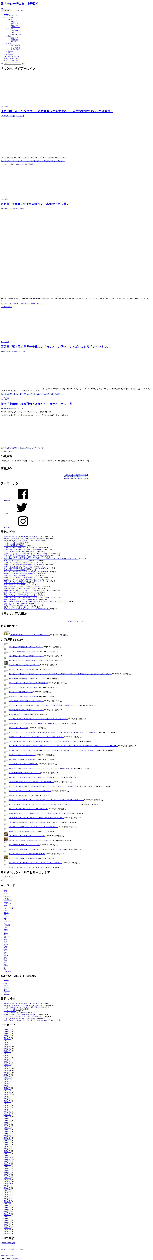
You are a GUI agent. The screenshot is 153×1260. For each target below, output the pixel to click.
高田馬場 (7, 972)
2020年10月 (7, 1116)
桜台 (10, 451)
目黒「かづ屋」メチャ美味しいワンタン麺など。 (19, 560)
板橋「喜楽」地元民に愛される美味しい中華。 (23, 687)
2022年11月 (7, 1070)
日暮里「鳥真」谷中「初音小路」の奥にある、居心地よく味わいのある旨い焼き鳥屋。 (36, 818)
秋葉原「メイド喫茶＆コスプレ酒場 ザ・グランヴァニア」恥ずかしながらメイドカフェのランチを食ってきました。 (46, 800)
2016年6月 (7, 1213)
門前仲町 (6, 965)
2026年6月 (7, 1031)
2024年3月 (7, 1041)
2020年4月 (7, 1128)
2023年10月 (7, 1050)
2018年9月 (7, 1163)
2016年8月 (7, 1209)
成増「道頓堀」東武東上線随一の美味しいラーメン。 (26, 647)
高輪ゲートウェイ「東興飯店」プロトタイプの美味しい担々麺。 (24, 581)
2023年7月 (7, 1055)
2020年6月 (7, 1124)
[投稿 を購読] (4, 1243)
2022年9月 (7, 1074)
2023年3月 (7, 1063)
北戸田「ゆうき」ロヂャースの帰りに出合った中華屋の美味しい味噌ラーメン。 (34, 723)
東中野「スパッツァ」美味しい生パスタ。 (17, 607)
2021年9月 (7, 1096)
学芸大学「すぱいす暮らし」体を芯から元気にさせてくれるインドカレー (32, 840)
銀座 (5, 964)
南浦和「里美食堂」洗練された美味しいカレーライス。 (26, 710)
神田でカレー (15, 21)
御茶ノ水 (6, 930)
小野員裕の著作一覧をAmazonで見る (76, 475)
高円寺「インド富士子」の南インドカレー (22, 755)
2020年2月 (7, 1131)
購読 (2, 880)
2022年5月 (7, 1081)
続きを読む (33, 161)
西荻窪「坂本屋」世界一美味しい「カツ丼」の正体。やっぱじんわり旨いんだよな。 (55, 346)
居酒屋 (10, 43)
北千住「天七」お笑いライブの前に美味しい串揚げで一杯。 (23, 549)
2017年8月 (7, 1187)
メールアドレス (6, 877)
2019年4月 (7, 1150)
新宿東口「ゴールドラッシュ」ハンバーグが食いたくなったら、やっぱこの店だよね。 (36, 737)
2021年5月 (7, 1103)
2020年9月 (7, 1118)
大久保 (5, 916)
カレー (10, 19)
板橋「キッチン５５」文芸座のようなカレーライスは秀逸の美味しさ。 (27, 609)
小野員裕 (12, 116)
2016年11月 (7, 1204)
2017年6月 (7, 1191)
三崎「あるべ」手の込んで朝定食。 (15, 570)
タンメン (6, 902)
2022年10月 (7, 1072)
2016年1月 (7, 1222)
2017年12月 (7, 1179)
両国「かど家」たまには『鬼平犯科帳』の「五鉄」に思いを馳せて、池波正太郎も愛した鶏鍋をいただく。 (43, 705)
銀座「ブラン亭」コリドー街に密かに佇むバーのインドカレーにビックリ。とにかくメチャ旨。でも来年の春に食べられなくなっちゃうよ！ (53, 732)
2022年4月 (7, 1083)
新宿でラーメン (16, 30)
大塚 (5, 918)
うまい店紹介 (8, 17)
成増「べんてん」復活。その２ (18, 728)
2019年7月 (7, 1144)
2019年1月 (7, 1155)
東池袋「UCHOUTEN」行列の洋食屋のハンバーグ (25, 773)
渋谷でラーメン (16, 32)
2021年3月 (7, 1107)
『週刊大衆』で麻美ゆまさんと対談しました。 (19, 562)
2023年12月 (7, 1046)
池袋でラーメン (16, 34)
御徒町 (5, 929)
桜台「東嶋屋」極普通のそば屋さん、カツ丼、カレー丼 (36, 403)
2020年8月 (7, 1120)
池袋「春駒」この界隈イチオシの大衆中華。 (23, 759)
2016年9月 (7, 1207)
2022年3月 (7, 1085)
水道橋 (5, 942)
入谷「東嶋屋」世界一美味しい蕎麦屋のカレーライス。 (26, 656)
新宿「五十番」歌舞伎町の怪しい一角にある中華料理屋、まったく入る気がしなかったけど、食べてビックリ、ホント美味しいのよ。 (51, 786)
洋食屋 (5, 949)
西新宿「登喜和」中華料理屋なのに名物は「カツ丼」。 (36, 204)
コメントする (20, 116)
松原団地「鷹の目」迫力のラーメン (20, 795)
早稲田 (5, 939)
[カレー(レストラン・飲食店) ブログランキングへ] (5, 1247)
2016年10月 (7, 1205)
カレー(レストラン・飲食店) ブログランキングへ (12, 1249)
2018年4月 (7, 1172)
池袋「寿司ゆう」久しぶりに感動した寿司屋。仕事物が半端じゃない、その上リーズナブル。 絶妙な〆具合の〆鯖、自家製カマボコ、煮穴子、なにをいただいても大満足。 (63, 746)
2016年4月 (7, 1216)
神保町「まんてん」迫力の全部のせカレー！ (23, 831)
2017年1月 (7, 1200)
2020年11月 (7, 1115)
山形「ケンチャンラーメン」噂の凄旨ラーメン (23, 764)
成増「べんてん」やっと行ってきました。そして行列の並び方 (28, 683)
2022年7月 (7, 1078)
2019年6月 (7, 1146)
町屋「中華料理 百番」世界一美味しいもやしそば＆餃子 (27, 836)
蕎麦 (5, 962)
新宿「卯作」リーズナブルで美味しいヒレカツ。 (19, 575)
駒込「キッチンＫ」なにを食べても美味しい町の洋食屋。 (22, 586)
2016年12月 (7, 1202)
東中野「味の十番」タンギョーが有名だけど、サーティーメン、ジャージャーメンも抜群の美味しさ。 (41, 768)
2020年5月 (7, 1126)
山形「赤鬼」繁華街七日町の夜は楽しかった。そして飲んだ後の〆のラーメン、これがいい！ (38, 719)
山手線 (5, 927)
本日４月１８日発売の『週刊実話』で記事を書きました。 (22, 557)
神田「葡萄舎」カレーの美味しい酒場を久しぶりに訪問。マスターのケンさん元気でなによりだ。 (35, 601)
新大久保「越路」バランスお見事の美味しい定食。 (20, 588)
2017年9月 (7, 1185)
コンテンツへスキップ (18, 10)
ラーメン (10, 28)
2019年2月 (7, 1154)
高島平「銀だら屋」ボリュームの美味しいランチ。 (20, 596)
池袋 (6, 945)
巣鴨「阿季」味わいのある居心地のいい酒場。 (19, 605)
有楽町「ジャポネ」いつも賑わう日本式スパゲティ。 (21, 547)
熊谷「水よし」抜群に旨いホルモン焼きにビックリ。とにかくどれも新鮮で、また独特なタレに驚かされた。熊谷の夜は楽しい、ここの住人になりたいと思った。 (60, 674)
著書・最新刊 (8, 54)
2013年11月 (7, 1229)
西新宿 (10, 307)
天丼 (5, 919)
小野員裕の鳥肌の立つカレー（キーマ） (76, 478)
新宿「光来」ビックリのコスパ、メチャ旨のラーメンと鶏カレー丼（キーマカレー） (35, 863)
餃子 (6, 968)
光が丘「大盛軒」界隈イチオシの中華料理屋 (23, 858)
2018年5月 (7, 1170)
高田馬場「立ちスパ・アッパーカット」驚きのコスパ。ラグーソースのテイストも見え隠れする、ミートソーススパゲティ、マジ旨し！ (52, 750)
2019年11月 (7, 1137)
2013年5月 (7, 1233)
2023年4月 (7, 1061)
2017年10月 (7, 1183)
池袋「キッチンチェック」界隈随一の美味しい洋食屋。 (26, 660)
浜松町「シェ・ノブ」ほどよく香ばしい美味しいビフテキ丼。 (24, 577)
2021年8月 (7, 1098)
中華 (9, 36)
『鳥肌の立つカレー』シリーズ (76, 621)
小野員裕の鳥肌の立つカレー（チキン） (76, 477)
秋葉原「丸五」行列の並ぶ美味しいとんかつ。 (19, 566)
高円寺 (5, 969)
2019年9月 (7, 1141)
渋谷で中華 (14, 40)
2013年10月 (7, 1231)
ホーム (6, 14)
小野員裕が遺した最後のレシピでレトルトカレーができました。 (24, 538)
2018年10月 (7, 1161)
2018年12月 (7, 1157)
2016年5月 (7, 1215)
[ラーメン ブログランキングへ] (5, 1254)
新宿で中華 (14, 38)
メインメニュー (5, 10)
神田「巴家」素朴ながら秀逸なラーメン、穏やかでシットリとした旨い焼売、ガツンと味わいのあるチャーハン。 (45, 804)
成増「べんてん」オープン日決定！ (20, 669)
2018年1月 (7, 1178)
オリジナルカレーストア (12, 60)
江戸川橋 (29, 164)
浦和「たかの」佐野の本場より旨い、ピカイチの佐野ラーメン (28, 809)
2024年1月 (7, 1044)
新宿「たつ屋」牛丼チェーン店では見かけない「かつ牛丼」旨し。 (30, 791)
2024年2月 (7, 1042)
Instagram (7, 994)
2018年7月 (7, 1166)
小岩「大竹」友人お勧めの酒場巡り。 (16, 603)
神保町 (6, 955)
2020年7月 (7, 1122)
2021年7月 (7, 1100)
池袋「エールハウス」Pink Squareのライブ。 (18, 594)
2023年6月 (7, 1057)
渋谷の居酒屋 (15, 47)
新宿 (6, 934)
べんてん (6, 895)
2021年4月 (7, 1105)
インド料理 (7, 896)
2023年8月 (7, 1053)
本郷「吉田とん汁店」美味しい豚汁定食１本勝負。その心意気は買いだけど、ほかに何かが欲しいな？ (41, 741)
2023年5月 (7, 1059)
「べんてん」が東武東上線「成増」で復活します (24, 651)
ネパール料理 (7, 903)
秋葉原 (5, 960)
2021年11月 (7, 1092)
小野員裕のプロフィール (12, 15)
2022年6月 (7, 1079)
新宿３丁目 (7, 936)
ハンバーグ (19, 164)
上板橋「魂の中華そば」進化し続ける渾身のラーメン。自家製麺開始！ (31, 782)
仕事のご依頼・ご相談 (11, 58)
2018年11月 (7, 1159)
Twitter (6, 992)
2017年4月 (7, 1194)
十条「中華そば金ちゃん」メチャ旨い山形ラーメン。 (21, 599)
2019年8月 (7, 1142)
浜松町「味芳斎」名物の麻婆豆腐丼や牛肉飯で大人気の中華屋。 (24, 564)
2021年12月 (7, 1091)
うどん (5, 890)
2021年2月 (7, 1109)
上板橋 (5, 910)
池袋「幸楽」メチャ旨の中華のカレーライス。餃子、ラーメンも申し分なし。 (33, 777)
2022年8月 (7, 1076)
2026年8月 (7, 1029)
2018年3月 (7, 1174)
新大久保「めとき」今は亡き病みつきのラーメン (24, 665)
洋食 (9, 53)
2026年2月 (7, 1033)
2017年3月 (7, 1196)
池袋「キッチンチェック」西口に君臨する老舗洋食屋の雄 (27, 854)
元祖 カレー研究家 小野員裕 (19, 3)
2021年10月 (7, 1094)
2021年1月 (7, 1111)
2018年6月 (7, 1168)
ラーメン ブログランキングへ (8, 1255)
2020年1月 (7, 1133)
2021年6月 (7, 1102)
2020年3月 (7, 1129)
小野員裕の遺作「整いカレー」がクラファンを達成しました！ (24, 536)
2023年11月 (7, 1048)
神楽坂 (5, 957)
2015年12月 (7, 1224)
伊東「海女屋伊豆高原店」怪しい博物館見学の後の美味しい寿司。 (25, 568)
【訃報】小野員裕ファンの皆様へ (15, 546)
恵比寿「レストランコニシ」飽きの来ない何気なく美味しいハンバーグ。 (27, 553)
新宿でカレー (15, 23)
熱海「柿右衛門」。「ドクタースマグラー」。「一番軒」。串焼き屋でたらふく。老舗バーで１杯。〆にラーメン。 (41, 559)
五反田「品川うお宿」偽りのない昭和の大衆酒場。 (20, 551)
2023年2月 (7, 1065)
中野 (5, 914)
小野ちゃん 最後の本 (11, 542)
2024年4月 (7, 1039)
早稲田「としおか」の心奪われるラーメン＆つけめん (26, 867)
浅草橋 (5, 952)
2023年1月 (7, 1066)
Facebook (7, 991)
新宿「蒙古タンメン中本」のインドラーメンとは (24, 845)
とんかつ (10, 51)
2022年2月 (7, 1087)
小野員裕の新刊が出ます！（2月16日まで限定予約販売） (22, 540)
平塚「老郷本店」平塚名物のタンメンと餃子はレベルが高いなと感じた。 (27, 555)
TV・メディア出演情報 (11, 56)
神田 (5, 959)
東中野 (5, 941)
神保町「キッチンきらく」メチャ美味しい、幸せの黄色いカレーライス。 (27, 590)
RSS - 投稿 (11, 1243)
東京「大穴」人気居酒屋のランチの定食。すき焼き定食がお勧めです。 (27, 572)
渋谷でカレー (15, 25)
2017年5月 (7, 1192)
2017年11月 (7, 1181)
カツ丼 (10, 164)
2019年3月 (7, 1152)
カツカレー (4, 164)
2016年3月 (7, 1218)
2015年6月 (7, 1226)
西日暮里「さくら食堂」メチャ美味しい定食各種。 (20, 573)
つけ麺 (5, 891)
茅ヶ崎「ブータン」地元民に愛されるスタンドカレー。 (22, 579)
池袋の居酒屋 (15, 49)
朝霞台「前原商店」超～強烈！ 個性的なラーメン (25, 678)
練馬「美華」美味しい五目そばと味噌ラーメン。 (19, 592)
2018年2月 (7, 1176)
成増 (5, 932)
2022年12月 (7, 1068)
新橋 (5, 937)
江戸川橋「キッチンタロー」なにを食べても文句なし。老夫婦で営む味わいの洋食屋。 (57, 111)
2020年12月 (7, 1113)
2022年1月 (7, 1089)
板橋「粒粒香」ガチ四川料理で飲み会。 (17, 585)
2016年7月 (7, 1211)
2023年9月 (7, 1052)
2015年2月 (7, 1228)
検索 (2, 8)
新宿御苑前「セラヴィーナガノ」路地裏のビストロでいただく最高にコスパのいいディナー (38, 813)
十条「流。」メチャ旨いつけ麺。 (15, 583)
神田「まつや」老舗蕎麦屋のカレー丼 (21, 692)
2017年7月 (7, 1189)
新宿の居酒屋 (15, 45)
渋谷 (5, 954)
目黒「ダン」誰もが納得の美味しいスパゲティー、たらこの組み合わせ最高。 (33, 827)
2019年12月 (7, 1135)
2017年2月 (7, 1198)
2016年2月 (7, 1220)
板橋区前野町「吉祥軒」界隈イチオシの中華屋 (23, 696)
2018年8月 (7, 1165)
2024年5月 (7, 1037)
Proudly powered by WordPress (10, 1258)
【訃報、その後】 (10, 544)
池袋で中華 (14, 41)
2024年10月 (7, 1035)
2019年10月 (7, 1139)
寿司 (5, 923)
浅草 (5, 950)
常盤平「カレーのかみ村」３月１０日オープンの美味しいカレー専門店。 (27, 597)
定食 (24, 164)
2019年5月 (7, 1148)
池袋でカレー (15, 27)
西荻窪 (7, 397)
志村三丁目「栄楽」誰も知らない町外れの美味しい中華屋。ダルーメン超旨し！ (34, 822)
